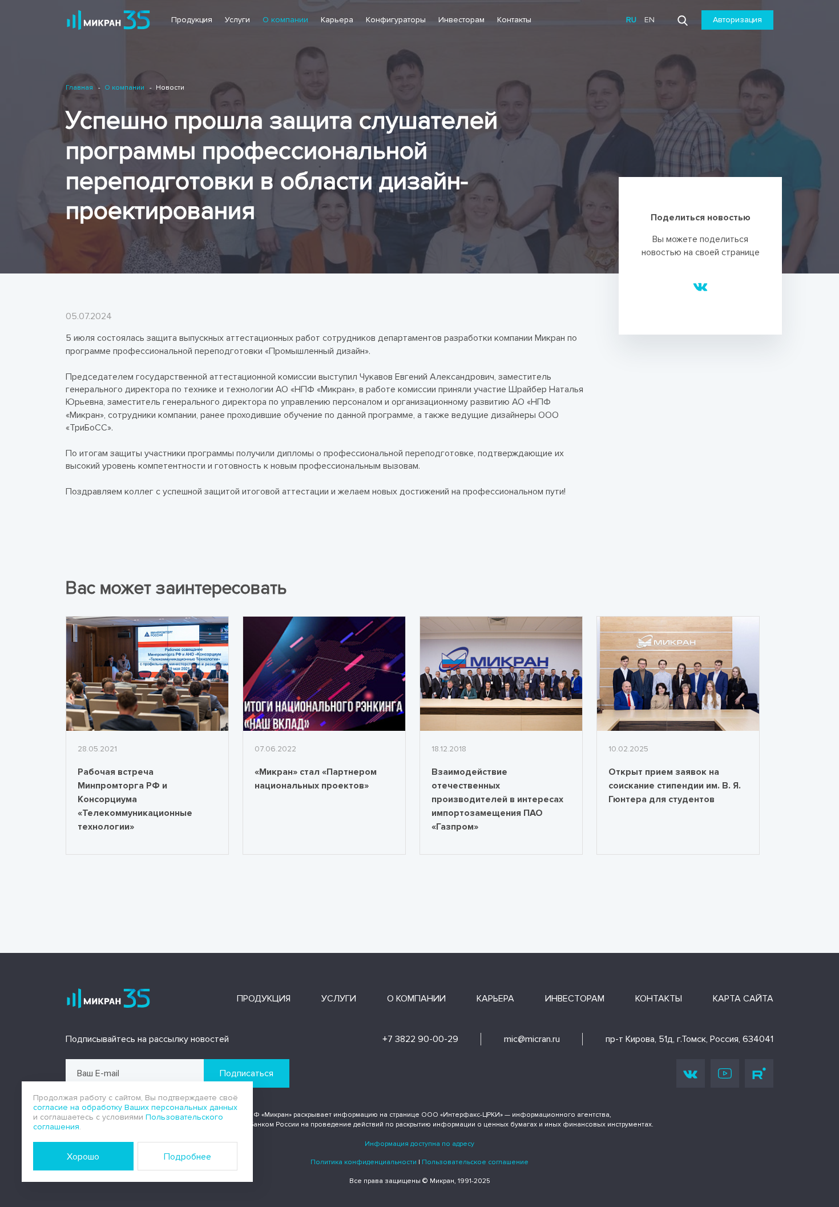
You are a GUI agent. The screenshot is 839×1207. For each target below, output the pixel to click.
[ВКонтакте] (700, 286)
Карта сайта (743, 998)
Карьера (337, 20)
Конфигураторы (396, 20)
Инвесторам (461, 20)
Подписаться (246, 1073)
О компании (285, 20)
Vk (690, 1073)
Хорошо (83, 1156)
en (649, 20)
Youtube (725, 1073)
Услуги (237, 20)
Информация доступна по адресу (419, 1144)
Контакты (514, 20)
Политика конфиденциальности (363, 1162)
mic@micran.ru (532, 1039)
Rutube (759, 1073)
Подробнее (187, 1156)
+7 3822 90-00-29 (420, 1039)
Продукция (191, 20)
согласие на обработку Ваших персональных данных (135, 1107)
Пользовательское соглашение (475, 1162)
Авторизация (737, 20)
